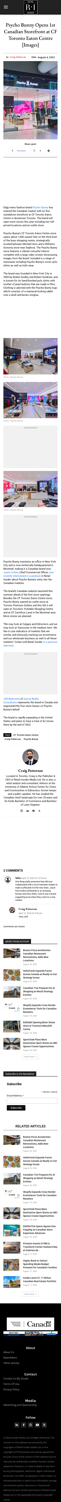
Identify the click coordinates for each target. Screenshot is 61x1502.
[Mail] (33, 810)
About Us (8, 1352)
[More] (48, 150)
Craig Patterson (18, 57)
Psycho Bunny (40, 207)
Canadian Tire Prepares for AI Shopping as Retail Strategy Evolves (39, 991)
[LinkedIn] (16, 1425)
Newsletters (10, 1357)
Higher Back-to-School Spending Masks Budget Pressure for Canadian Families (40, 1264)
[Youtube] (37, 1425)
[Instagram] (21, 810)
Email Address (15, 1095)
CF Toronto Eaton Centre (26, 735)
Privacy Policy (11, 1389)
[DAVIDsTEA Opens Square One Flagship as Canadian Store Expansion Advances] (11, 1230)
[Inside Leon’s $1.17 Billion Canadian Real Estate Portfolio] (11, 1282)
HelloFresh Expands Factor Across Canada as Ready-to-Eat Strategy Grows (40, 974)
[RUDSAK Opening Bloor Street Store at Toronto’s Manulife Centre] (11, 1026)
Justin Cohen (10, 572)
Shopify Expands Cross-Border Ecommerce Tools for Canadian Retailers (40, 1008)
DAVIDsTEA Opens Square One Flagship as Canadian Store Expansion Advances (39, 1229)
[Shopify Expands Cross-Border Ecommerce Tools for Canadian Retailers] (11, 1008)
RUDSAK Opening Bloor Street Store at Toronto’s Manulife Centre (39, 1026)
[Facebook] (23, 1425)
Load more (29, 1056)
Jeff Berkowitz (11, 698)
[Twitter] (44, 1425)
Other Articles (11, 1363)
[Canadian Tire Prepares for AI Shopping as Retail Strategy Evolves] (11, 992)
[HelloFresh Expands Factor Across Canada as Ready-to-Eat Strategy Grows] (11, 975)
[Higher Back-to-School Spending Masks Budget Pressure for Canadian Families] (11, 1265)
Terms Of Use (11, 1384)
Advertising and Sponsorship (20, 1405)
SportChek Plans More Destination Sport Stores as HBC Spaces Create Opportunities (40, 1043)
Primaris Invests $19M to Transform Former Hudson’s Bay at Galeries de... (40, 1247)
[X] (39, 810)
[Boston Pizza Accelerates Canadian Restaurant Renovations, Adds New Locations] (11, 953)
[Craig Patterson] (30, 757)
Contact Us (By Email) (15, 1378)
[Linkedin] (27, 810)
